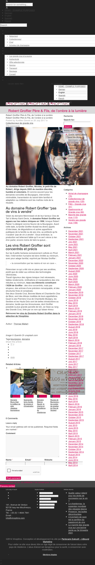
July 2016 (72, 393)
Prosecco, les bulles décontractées (77, 154)
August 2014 (74, 454)
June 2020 (73, 276)
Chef (11, 42)
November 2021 (75, 233)
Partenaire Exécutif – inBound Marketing (66, 540)
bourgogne (16, 338)
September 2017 (76, 356)
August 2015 (74, 422)
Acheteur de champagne (19, 45)
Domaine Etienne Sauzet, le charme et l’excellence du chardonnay (41, 406)
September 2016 (76, 388)
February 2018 (75, 342)
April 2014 (73, 465)
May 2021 (73, 246)
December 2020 (75, 260)
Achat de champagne (78, 194)
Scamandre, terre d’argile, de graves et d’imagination (28, 403)
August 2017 (74, 358)
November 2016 (75, 382)
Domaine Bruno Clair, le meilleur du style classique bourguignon (15, 405)
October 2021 (74, 236)
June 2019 (73, 300)
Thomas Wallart (21, 323)
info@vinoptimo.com (15, 517)
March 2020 (73, 284)
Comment (10, 433)
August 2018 (74, 326)
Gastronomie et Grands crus (76, 210)
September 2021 (76, 239)
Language (58, 83)
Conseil (12, 74)
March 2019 (73, 308)
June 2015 (73, 427)
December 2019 (75, 292)
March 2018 (73, 340)
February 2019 (75, 310)
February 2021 (75, 254)
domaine (26, 338)
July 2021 (72, 241)
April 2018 (73, 337)
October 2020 (74, 265)
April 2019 (73, 305)
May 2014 (73, 462)
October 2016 (74, 385)
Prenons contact (7, 485)
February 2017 (75, 374)
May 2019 (73, 302)
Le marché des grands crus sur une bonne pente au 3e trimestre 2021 (78, 170)
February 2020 (75, 286)
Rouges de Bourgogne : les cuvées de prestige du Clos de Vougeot (54, 405)
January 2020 (74, 289)
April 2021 (73, 249)
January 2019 (74, 313)
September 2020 (76, 268)
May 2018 (73, 334)
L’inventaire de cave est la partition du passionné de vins (77, 161)
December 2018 (75, 316)
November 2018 (75, 318)
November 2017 (75, 350)
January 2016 (74, 409)
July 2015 (72, 425)
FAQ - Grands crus (45, 499)
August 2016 (74, 390)
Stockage (13, 71)
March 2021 (73, 252)
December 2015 (75, 411)
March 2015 (73, 435)
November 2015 (75, 414)
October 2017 (74, 353)
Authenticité (14, 59)
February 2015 (75, 438)
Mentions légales (50, 554)
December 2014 (75, 443)
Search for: (69, 119)
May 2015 (73, 430)
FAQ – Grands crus (77, 205)
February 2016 (75, 406)
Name (8, 459)
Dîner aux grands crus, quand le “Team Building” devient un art (78, 180)
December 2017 (75, 348)
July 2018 (72, 329)
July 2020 (72, 273)
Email (28, 459)
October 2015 (74, 417)
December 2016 (75, 380)
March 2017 (73, 372)
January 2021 (74, 257)
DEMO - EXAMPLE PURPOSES (20, 10)
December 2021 (75, 231)
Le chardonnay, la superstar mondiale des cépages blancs (77, 147)
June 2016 (73, 395)
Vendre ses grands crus (77, 221)
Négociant (13, 36)
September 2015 (76, 419)
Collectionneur (15, 39)
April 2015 (73, 433)
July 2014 (72, 457)
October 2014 (74, 449)
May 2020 (73, 278)
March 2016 (73, 403)
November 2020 (75, 262)
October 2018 (74, 321)
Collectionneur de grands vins (19, 122)
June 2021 (73, 244)
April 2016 (73, 401)
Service (12, 65)
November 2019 (75, 294)
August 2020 (74, 270)
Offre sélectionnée (16, 62)
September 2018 (76, 324)
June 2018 (73, 332)
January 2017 (74, 377)
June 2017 (73, 364)
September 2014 (76, 451)
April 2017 (73, 369)
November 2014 (75, 446)
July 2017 (72, 361)
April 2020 (73, 281)
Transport (13, 68)
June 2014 (73, 459)
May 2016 (73, 398)
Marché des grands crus (77, 216)
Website (48, 459)
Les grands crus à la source (20, 56)
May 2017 (73, 366)
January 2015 (74, 441)
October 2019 (74, 297)
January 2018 (74, 345)
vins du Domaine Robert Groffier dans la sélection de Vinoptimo (33, 315)
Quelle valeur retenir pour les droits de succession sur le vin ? (78, 138)
